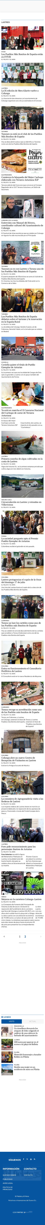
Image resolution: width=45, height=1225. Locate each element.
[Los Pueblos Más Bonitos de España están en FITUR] (22, 38)
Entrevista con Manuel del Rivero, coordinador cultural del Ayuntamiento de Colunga (22, 225)
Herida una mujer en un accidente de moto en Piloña (26, 1068)
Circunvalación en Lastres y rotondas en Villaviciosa (21, 503)
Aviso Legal (8, 1183)
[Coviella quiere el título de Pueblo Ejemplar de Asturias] (22, 348)
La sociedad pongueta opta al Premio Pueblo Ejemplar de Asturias (19, 540)
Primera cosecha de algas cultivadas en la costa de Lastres (22, 460)
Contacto (28, 1175)
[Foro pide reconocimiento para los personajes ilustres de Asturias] (22, 830)
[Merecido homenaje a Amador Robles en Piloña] (7, 1057)
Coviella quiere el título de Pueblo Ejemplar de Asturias (18, 366)
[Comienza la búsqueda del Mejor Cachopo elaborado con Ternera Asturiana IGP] (22, 161)
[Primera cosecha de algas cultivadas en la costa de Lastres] (22, 442)
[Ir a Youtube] (31, 1159)
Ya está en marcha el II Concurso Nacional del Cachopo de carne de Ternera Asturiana (22, 413)
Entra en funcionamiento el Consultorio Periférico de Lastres (21, 670)
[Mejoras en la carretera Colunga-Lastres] (22, 883)
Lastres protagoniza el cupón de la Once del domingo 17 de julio (21, 581)
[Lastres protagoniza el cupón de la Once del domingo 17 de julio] (22, 563)
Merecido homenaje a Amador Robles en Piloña (27, 1055)
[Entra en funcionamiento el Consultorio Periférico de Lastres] (22, 652)
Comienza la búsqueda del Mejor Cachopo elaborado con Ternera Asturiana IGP (22, 178)
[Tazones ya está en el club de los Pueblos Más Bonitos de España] (22, 118)
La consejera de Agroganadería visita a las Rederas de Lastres (22, 800)
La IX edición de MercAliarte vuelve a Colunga (20, 92)
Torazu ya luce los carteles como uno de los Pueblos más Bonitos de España (21, 624)
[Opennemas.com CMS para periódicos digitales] (22, 1212)
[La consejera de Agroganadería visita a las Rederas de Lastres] (22, 782)
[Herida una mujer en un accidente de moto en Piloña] (7, 1069)
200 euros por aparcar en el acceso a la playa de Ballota (26, 1043)
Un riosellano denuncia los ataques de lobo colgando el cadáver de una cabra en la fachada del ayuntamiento (26, 1032)
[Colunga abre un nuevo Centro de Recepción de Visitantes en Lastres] (22, 741)
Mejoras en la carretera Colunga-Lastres (21, 899)
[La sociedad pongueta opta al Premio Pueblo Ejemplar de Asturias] (22, 522)
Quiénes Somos (9, 1175)
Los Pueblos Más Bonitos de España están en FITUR (22, 55)
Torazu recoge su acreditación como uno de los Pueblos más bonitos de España (21, 711)
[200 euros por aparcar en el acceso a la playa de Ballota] (7, 1044)
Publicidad (7, 1179)
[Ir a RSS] (34, 1159)
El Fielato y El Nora (8, 59)
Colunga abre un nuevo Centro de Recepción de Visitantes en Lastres (18, 759)
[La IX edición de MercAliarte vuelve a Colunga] (22, 74)
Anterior (4, 936)
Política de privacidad (8, 1188)
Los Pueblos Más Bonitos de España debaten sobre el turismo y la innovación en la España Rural (21, 319)
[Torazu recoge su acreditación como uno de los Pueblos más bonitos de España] (22, 693)
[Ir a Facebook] (23, 1159)
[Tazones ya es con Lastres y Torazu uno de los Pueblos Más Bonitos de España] (22, 252)
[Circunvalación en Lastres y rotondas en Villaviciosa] (22, 486)
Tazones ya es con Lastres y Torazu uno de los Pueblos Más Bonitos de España (22, 270)
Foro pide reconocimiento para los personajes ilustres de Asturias (18, 848)
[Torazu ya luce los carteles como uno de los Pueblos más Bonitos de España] (22, 607)
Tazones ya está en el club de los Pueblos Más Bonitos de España (21, 135)
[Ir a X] (27, 1159)
